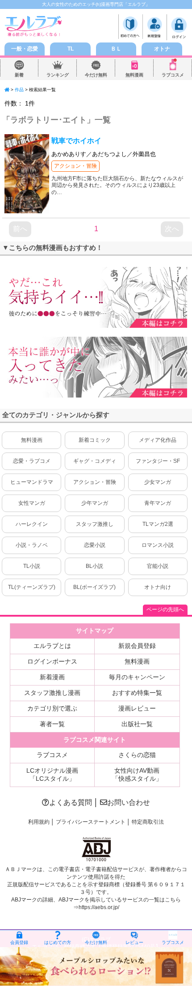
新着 (19, 74)
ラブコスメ (173, 74)
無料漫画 (134, 74)
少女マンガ (157, 482)
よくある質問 (70, 802)
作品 (19, 89)
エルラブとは (52, 645)
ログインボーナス (52, 661)
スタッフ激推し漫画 (52, 692)
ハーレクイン (32, 524)
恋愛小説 (94, 545)
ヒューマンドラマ (31, 482)
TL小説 (31, 566)
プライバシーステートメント (90, 822)
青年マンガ (157, 503)
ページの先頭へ (165, 609)
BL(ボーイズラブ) (94, 587)
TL (70, 49)
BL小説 (94, 566)
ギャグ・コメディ (94, 461)
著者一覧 (52, 724)
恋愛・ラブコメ (31, 461)
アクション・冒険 (75, 166)
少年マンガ (94, 503)
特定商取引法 (148, 822)
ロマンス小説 (158, 545)
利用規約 (39, 822)
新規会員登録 (137, 645)
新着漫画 (52, 677)
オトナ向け (157, 587)
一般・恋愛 (24, 49)
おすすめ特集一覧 (137, 692)
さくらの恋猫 (137, 754)
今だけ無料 (96, 74)
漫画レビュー (137, 708)
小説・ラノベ (32, 545)
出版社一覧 (137, 724)
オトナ (162, 49)
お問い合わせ (128, 802)
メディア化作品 (157, 440)
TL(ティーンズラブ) (31, 587)
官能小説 (157, 566)
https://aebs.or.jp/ (99, 907)
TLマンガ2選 (157, 524)
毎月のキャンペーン (137, 677)
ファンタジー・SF (158, 461)
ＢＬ (116, 49)
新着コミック (95, 440)
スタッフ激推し (94, 524)
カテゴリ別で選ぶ (52, 708)
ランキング (57, 74)
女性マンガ (31, 503)
